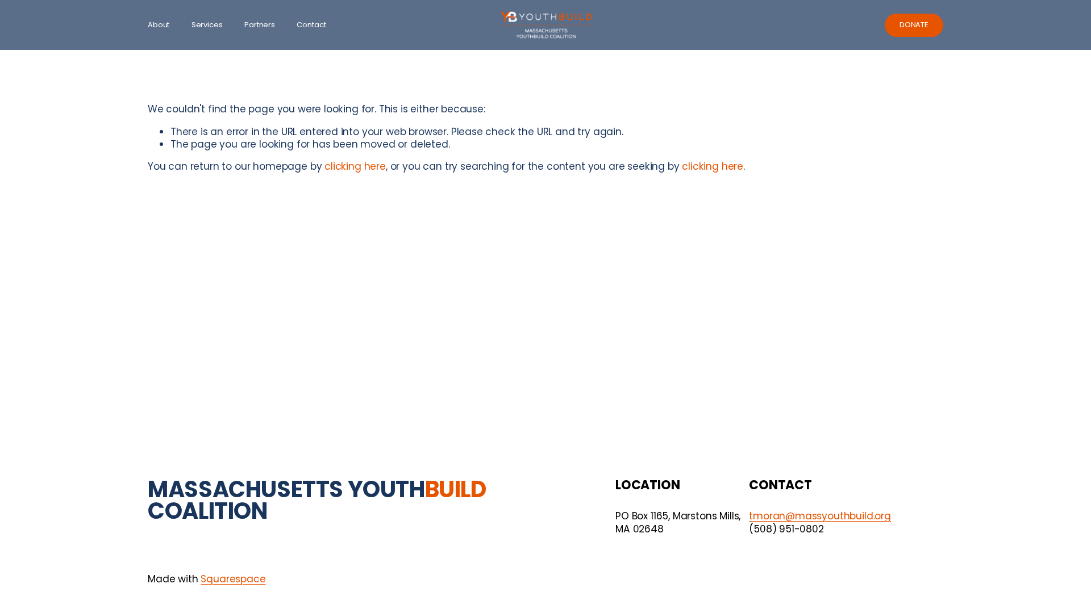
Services (207, 25)
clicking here (355, 166)
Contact (311, 25)
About (158, 25)
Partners (259, 25)
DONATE (914, 24)
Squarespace (233, 579)
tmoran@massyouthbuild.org (820, 516)
